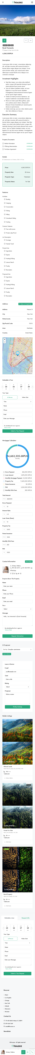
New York (7, 1003)
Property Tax (6, 526)
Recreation (9, 270)
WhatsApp (13, 570)
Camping (8, 203)
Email (4, 598)
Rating (7, 683)
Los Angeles (8, 998)
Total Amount (6, 495)
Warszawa (7, 1009)
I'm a (3, 605)
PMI (3, 549)
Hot (9, 45)
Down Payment (7, 503)
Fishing (8, 211)
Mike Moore (8, 842)
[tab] (4, 41)
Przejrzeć (8, 691)
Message (5, 613)
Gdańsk (7, 1006)
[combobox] (17, 401)
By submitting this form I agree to (12, 426)
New (12, 45)
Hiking (7, 214)
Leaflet (16, 373)
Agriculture (9, 251)
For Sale (5, 45)
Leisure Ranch (10, 262)
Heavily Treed (10, 244)
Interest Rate (6, 511)
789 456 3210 (16, 568)
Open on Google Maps (26, 304)
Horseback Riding (11, 218)
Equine (8, 255)
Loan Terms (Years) (8, 518)
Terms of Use (7, 427)
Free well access (10, 229)
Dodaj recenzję (17, 707)
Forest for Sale (8, 830)
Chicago (7, 1000)
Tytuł (6, 676)
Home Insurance (7, 533)
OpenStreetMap (23, 373)
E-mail (6, 668)
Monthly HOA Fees (8, 541)
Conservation (9, 207)
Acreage (8, 240)
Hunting (8, 222)
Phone (4, 590)
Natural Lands (8, 767)
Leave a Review (6, 654)
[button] (17, 353)
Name (4, 583)
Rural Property (8, 894)
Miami (6, 995)
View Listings (29, 561)
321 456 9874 (26, 568)
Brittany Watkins (9, 778)
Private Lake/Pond (11, 233)
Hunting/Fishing (10, 258)
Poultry (8, 266)
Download (30, 143)
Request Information (18, 636)
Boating (8, 199)
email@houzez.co (10, 1026)
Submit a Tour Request (17, 431)
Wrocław (7, 1011)
